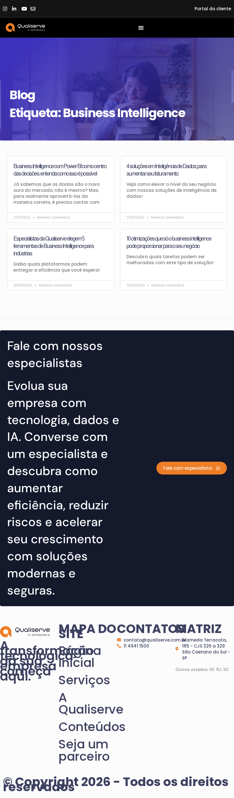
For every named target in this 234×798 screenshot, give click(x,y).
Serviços (84, 680)
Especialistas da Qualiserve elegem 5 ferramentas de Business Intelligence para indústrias (53, 245)
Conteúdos (87, 726)
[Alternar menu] (141, 27)
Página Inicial (79, 656)
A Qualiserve (87, 703)
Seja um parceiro (84, 750)
